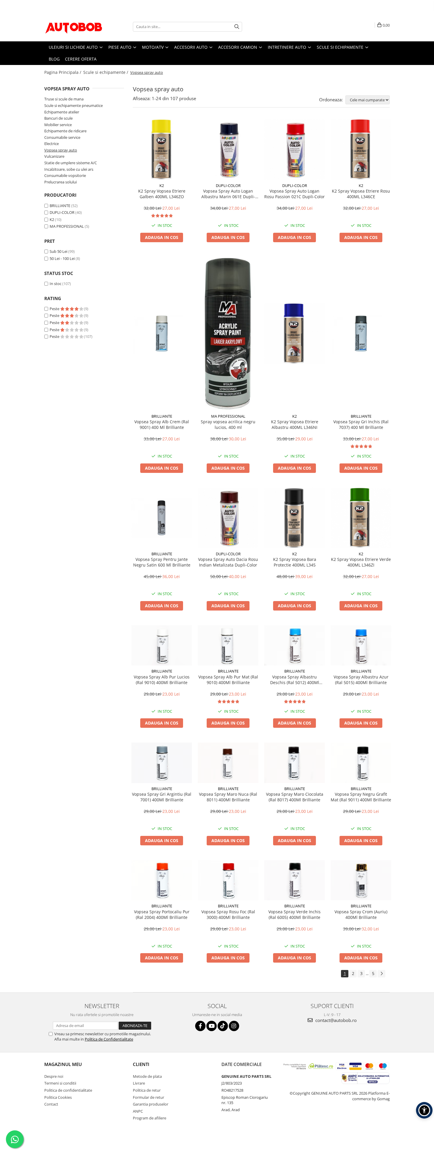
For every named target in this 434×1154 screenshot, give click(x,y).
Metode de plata (147, 1076)
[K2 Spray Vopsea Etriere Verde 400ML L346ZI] (361, 518)
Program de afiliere (149, 1118)
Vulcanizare (54, 156)
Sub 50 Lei (58, 251)
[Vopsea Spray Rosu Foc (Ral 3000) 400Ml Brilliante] (228, 880)
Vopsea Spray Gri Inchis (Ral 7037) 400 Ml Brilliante (361, 424)
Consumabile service (62, 137)
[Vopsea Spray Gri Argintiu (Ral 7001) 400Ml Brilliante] (161, 763)
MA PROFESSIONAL (67, 226)
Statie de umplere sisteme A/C (70, 162)
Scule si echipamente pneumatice (73, 105)
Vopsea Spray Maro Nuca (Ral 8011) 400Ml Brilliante (228, 797)
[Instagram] (234, 1026)
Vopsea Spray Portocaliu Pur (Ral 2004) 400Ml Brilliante (162, 914)
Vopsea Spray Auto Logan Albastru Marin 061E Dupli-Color (228, 193)
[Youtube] (211, 1026)
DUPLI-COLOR (62, 212)
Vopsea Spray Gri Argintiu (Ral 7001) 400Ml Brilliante (161, 797)
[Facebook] (200, 1026)
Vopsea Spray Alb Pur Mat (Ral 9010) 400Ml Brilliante (228, 679)
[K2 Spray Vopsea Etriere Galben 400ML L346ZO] (161, 149)
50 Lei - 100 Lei (62, 258)
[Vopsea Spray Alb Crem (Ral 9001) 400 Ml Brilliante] (161, 333)
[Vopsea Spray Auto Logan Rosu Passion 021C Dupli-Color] (294, 149)
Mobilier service (58, 124)
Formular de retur (148, 1097)
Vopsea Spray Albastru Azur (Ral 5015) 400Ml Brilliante (361, 679)
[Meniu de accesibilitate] (424, 1110)
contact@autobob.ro (335, 1020)
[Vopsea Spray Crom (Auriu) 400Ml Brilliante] (361, 880)
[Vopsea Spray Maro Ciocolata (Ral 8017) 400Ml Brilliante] (294, 763)
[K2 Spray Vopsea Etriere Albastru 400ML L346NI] (294, 333)
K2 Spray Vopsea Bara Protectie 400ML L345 (294, 562)
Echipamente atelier (61, 112)
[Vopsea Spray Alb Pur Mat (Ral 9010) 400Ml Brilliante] (228, 645)
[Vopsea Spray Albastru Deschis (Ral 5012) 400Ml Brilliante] (294, 645)
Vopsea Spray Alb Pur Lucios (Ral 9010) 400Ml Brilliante (162, 679)
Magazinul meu (63, 1064)
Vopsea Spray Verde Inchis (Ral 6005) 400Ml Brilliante (294, 914)
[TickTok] (223, 1026)
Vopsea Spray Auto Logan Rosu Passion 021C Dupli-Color (294, 193)
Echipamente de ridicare (65, 131)
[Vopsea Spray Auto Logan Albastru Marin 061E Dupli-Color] (228, 149)
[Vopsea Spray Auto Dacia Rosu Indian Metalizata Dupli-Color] (228, 518)
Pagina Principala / (63, 72)
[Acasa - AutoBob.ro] (73, 26)
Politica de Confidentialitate (109, 1039)
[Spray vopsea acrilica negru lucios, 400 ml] (228, 334)
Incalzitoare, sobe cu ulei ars (68, 169)
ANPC (138, 1111)
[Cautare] (236, 27)
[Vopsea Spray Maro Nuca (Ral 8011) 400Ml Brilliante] (228, 763)
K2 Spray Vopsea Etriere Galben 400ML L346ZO (161, 193)
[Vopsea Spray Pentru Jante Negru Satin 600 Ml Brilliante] (161, 518)
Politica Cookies (58, 1097)
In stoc (55, 283)
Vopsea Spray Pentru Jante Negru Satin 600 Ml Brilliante (161, 562)
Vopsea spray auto (60, 150)
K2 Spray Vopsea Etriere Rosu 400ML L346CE (361, 193)
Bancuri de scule (58, 118)
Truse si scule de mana (64, 99)
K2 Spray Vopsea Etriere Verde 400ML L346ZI (361, 562)
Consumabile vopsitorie (65, 175)
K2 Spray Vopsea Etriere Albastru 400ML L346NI (294, 424)
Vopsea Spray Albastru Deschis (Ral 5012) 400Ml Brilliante (294, 679)
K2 (52, 219)
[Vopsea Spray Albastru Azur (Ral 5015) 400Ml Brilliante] (361, 645)
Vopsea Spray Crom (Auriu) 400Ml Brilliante (361, 914)
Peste (55, 308)
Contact (51, 1104)
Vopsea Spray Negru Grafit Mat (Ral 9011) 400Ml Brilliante (361, 797)
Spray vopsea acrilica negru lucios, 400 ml (228, 424)
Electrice (51, 143)
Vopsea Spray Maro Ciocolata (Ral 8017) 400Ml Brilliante (294, 797)
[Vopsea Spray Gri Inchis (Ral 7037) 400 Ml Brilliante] (361, 333)
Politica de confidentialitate (68, 1090)
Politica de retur (147, 1090)
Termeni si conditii (60, 1083)
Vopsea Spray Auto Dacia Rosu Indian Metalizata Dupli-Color (228, 562)
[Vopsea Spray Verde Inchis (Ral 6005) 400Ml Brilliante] (294, 880)
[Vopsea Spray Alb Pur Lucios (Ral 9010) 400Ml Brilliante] (161, 645)
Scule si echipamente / (106, 72)
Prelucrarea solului (60, 182)
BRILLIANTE (60, 205)
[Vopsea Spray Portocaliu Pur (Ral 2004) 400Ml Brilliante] (161, 880)
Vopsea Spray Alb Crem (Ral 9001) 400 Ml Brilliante (161, 424)
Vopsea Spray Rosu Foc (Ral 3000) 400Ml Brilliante (228, 914)
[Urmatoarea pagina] (381, 973)
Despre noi (53, 1076)
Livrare (139, 1083)
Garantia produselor (150, 1104)
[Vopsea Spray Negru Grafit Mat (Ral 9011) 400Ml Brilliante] (361, 763)
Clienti (141, 1064)
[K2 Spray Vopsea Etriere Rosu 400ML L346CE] (361, 149)
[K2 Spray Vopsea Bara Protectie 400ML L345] (294, 518)
